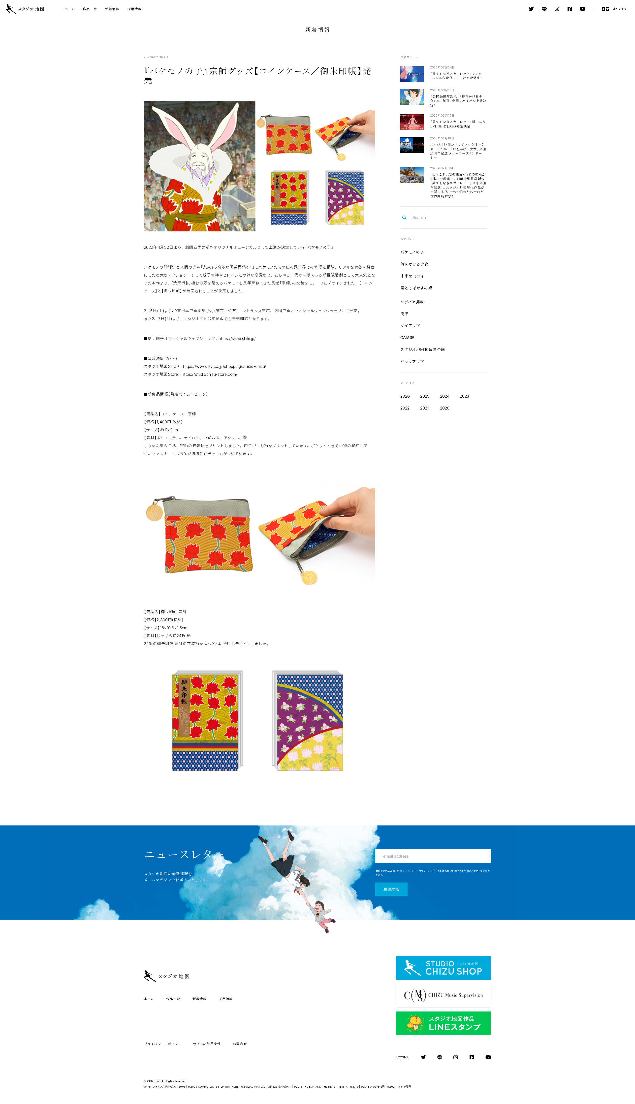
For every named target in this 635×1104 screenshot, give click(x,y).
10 (422, 349)
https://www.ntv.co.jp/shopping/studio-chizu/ (224, 366)
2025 (425, 396)
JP (615, 9)
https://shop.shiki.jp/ (237, 338)
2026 (405, 396)
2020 (445, 408)
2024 (445, 396)
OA (407, 337)
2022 (405, 408)
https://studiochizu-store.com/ (209, 374)
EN (624, 9)
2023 (464, 396)
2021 (424, 408)
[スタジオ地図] (29, 9)
